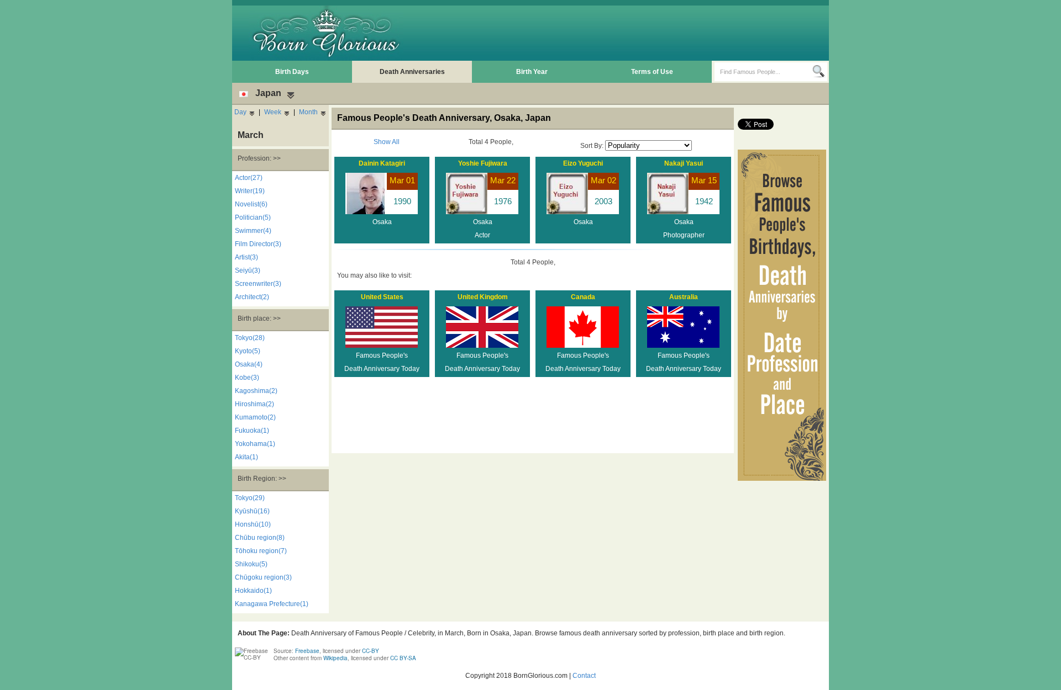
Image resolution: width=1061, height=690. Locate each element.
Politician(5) (253, 217)
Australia (683, 297)
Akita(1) (246, 457)
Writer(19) (250, 191)
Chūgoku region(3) (263, 577)
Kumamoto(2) (255, 417)
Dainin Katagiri (382, 163)
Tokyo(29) (250, 498)
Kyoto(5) (247, 351)
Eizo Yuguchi (583, 163)
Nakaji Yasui (683, 163)
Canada (583, 297)
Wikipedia (335, 658)
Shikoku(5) (251, 564)
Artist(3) (246, 257)
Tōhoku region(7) (261, 551)
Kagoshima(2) (256, 391)
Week (272, 112)
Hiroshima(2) (254, 404)
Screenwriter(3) (258, 284)
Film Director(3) (258, 244)
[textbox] (763, 72)
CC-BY (370, 651)
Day (240, 112)
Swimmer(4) (253, 231)
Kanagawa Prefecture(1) (271, 604)
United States (382, 297)
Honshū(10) (253, 524)
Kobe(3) (247, 377)
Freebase (307, 651)
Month (308, 112)
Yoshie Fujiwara (482, 163)
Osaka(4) (248, 364)
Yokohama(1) (255, 444)
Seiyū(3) (247, 270)
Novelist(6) (251, 204)
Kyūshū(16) (252, 511)
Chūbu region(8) (260, 538)
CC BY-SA (403, 658)
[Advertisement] (625, 33)
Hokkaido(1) (253, 591)
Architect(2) (252, 297)
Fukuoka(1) (252, 430)
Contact (584, 676)
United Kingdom (483, 297)
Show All (387, 142)
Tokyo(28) (250, 338)
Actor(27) (248, 178)
